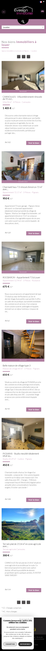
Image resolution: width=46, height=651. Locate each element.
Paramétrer (10, 644)
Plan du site (39, 637)
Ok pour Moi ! (25, 644)
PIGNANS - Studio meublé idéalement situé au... (21, 454)
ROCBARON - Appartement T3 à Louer (21, 277)
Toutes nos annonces (38, 639)
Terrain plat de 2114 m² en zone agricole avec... (22, 545)
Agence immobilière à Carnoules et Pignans (15, 51)
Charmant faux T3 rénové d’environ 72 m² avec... (22, 188)
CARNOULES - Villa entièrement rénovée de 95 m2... (22, 97)
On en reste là (24, 619)
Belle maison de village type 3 (16, 365)
